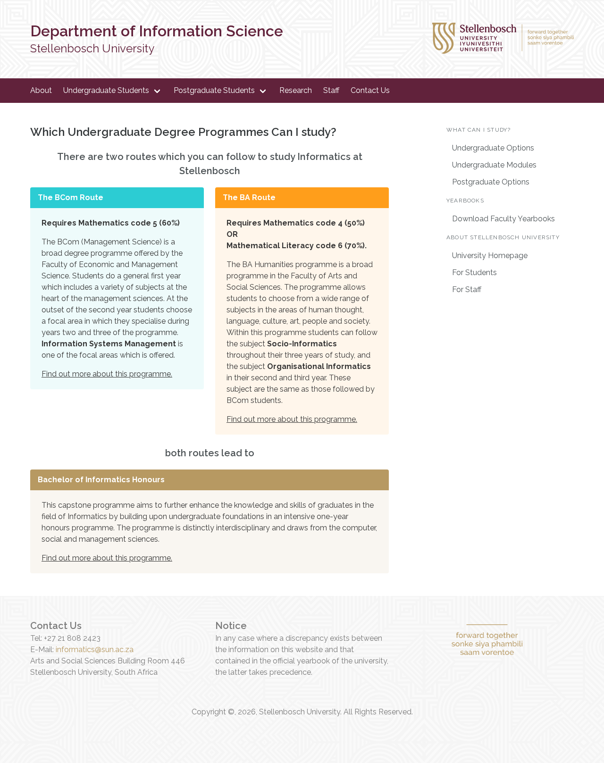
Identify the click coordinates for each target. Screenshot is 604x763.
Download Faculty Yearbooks (503, 218)
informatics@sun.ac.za (95, 649)
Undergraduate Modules (494, 164)
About (41, 90)
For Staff (466, 289)
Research (295, 90)
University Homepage (490, 255)
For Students (474, 272)
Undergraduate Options (493, 147)
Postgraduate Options (490, 181)
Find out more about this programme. (107, 373)
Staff (331, 90)
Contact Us (370, 90)
